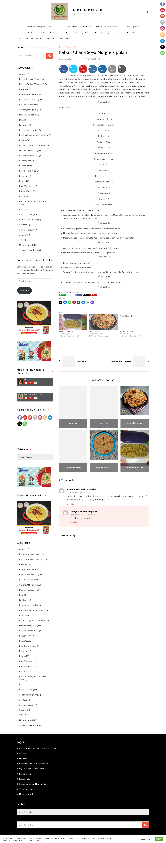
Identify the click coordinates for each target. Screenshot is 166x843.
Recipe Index (72, 27)
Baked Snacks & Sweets (30, 79)
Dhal (21, 120)
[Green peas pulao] (134, 322)
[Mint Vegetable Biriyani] (73, 322)
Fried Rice (103, 423)
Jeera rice (73, 423)
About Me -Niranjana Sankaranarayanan (44, 27)
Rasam (22, 196)
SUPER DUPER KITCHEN (87, 10)
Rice (21, 209)
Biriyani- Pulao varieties (68, 47)
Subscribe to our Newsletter (108, 27)
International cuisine (28, 130)
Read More (39, 840)
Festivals (87, 27)
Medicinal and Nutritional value (42, 33)
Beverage (23, 89)
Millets (22, 140)
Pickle (22, 181)
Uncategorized (26, 245)
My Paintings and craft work (32, 145)
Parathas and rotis (27, 171)
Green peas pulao (126, 331)
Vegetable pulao (73, 467)
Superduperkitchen (66, 59)
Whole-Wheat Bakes (29, 250)
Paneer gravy (25, 160)
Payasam (23, 176)
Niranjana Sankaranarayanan (83, 511)
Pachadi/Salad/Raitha (29, 155)
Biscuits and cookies (28, 99)
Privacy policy (107, 33)
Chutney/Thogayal (27, 109)
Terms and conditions (128, 33)
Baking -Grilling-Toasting (30, 84)
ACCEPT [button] (159, 839)
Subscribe (24, 290)
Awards (64, 33)
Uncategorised (132, 27)
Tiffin (21, 240)
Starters (23, 224)
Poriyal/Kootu (25, 191)
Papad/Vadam (25, 165)
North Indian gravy (27, 150)
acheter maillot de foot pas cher (81, 489)
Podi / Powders (26, 186)
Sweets (22, 235)
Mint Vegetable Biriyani (67, 331)
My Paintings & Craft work (84, 33)
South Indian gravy (28, 219)
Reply (72, 504)
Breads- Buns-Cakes (28, 104)
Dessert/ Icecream (27, 114)
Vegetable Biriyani (95, 331)
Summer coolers (26, 229)
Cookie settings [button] (147, 839)
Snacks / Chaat (26, 214)
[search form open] (147, 12)
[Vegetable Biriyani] (103, 322)
